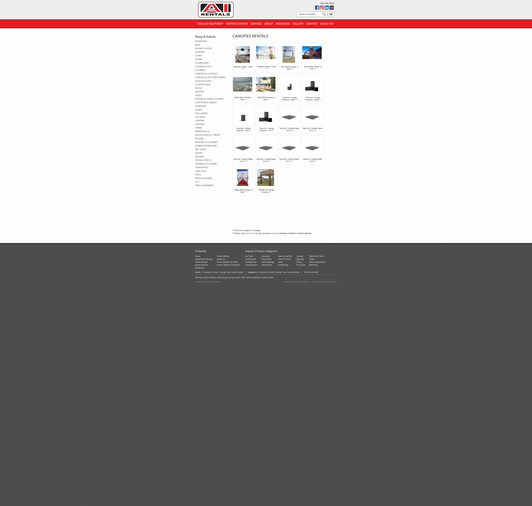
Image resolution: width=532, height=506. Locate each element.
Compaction (250, 262)
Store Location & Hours (227, 262)
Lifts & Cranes (284, 259)
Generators (267, 265)
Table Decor (200, 171)
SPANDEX (199, 156)
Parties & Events (237, 23)
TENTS (198, 174)
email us (251, 233)
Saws (280, 262)
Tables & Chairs (316, 256)
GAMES (198, 109)
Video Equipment (317, 262)
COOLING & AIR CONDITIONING (210, 77)
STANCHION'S (201, 167)
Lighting (300, 259)
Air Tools (249, 256)
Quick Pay (327, 23)
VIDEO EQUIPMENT (204, 185)
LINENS (198, 127)
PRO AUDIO (200, 149)
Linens (299, 262)
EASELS (198, 95)
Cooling (299, 256)
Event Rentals (201, 262)
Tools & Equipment (210, 23)
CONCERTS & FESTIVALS (206, 73)
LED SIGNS (200, 116)
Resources (283, 23)
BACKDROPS (201, 41)
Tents (311, 259)
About (269, 23)
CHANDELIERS (202, 62)
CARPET (198, 55)
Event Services (201, 265)
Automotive (250, 259)
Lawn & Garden (285, 256)
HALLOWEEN (201, 113)
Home (197, 256)
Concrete (266, 256)
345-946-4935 (327, 3)
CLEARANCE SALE (203, 66)
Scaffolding (283, 265)
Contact (312, 23)
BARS (197, 44)
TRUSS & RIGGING (203, 178)
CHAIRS (198, 59)
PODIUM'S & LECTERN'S (206, 142)
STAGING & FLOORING (206, 163)
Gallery (298, 23)
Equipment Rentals (204, 259)
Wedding (313, 265)
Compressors (251, 265)
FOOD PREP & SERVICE (206, 102)
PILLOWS (199, 138)
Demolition (267, 259)
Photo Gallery (223, 256)
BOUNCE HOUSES (203, 48)
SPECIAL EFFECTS (203, 160)
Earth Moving (268, 262)
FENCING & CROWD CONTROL (209, 98)
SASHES (198, 153)
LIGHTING (199, 120)
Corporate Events (203, 80)
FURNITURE (200, 106)
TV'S (197, 181)
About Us (221, 259)
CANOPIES (200, 52)
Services (256, 23)
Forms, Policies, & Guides (228, 265)
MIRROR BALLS (202, 131)
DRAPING (199, 91)
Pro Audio (300, 265)
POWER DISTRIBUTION (206, 145)
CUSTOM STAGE (202, 84)
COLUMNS (200, 70)
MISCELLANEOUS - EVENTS (208, 135)
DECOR (198, 88)
